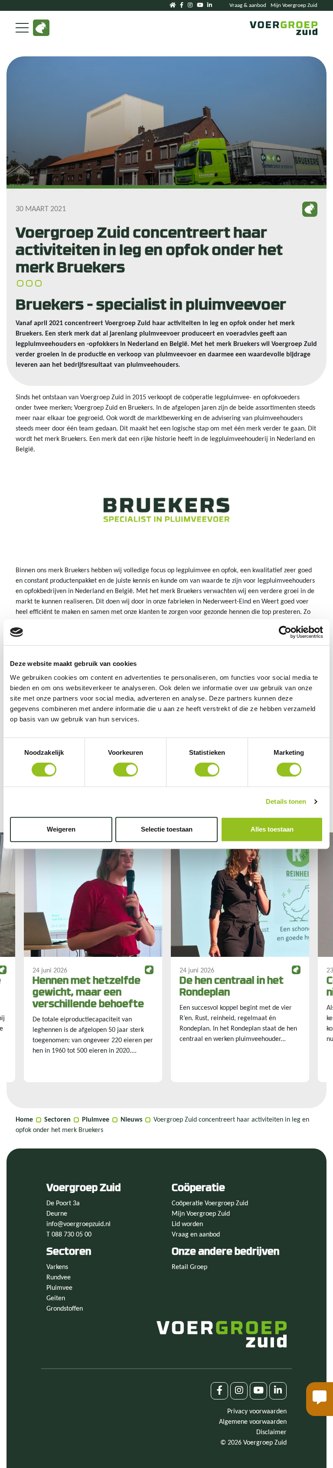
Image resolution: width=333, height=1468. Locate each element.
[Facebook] (181, 5)
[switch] (125, 769)
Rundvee (58, 1277)
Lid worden (187, 1224)
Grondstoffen (64, 1308)
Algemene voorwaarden (253, 1422)
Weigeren (61, 829)
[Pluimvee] (41, 28)
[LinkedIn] (209, 5)
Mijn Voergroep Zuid (294, 5)
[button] (319, 1399)
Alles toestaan (272, 829)
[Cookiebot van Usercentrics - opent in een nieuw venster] (285, 632)
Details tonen (286, 801)
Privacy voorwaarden (257, 1411)
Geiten (55, 1298)
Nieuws (131, 1119)
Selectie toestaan (167, 829)
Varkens (57, 1267)
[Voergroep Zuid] (283, 28)
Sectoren (57, 1119)
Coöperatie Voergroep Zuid (210, 1203)
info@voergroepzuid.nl (78, 1224)
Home (24, 1119)
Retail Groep (189, 1267)
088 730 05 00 (71, 1234)
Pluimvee (95, 1119)
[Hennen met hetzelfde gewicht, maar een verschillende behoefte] (93, 957)
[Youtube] (200, 5)
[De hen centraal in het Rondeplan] (240, 957)
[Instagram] (190, 5)
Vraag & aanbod (247, 5)
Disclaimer (271, 1432)
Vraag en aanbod (196, 1234)
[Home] (173, 5)
